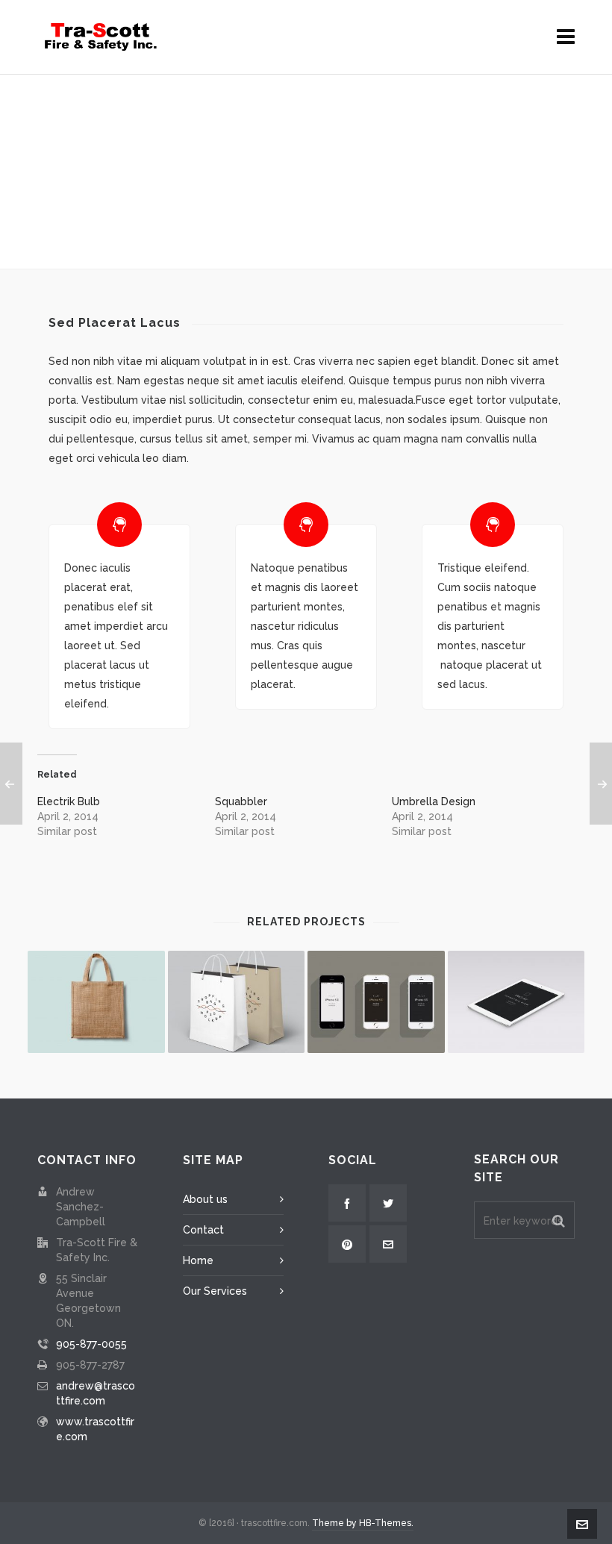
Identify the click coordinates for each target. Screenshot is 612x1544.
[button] (559, 1220)
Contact (203, 1230)
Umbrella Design (433, 801)
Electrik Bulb (68, 801)
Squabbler (241, 801)
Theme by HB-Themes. (362, 1523)
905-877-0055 (91, 1344)
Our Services (215, 1291)
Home (232, 225)
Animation (284, 225)
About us (205, 1199)
